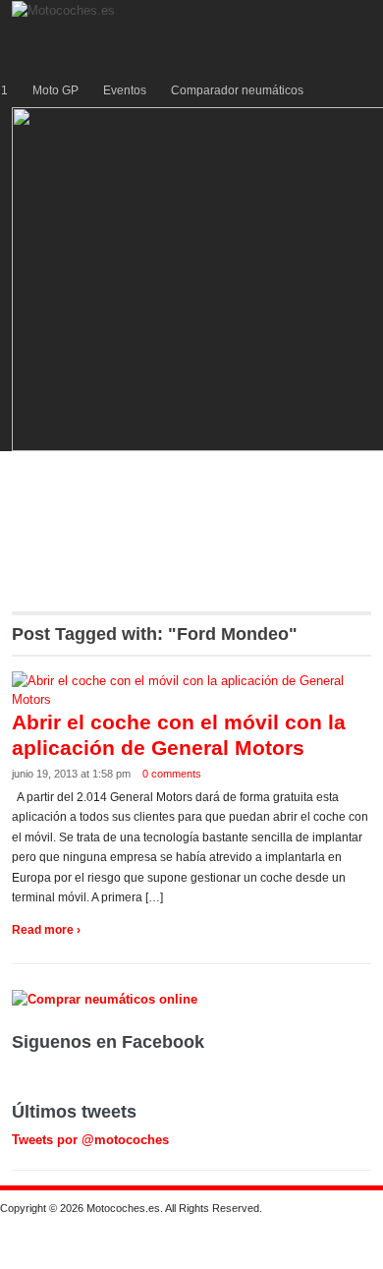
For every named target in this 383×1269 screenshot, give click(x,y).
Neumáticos (174, 514)
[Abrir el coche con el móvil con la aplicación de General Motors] (192, 689)
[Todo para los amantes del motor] (66, 9)
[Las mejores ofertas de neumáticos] (107, 998)
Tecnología (63, 514)
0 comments (171, 773)
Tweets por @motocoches (90, 1139)
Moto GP (55, 90)
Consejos (280, 514)
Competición (234, 472)
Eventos (124, 90)
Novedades (154, 556)
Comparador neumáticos (237, 90)
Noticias (54, 556)
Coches (53, 472)
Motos (136, 472)
